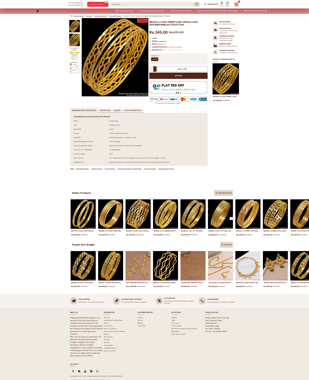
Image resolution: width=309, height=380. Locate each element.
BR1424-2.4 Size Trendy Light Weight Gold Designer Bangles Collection (225, 96)
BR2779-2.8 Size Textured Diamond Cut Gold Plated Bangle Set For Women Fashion (83, 231)
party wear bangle (150, 169)
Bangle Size (155, 56)
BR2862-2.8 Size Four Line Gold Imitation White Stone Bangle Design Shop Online (83, 283)
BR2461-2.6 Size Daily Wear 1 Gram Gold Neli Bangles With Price (166, 283)
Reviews (117, 110)
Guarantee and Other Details (84, 110)
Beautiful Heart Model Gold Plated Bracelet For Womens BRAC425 (248, 283)
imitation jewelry (96, 169)
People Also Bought (83, 244)
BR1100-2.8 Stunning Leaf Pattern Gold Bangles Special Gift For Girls (166, 231)
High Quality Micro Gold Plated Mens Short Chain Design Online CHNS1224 (220, 283)
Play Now (167, 303)
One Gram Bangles (100, 16)
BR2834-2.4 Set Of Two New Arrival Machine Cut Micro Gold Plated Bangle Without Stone (193, 231)
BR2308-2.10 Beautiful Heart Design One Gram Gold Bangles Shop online (275, 231)
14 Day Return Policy (132, 110)
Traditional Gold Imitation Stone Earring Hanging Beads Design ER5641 (275, 283)
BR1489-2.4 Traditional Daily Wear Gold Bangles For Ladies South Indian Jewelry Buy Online (111, 231)
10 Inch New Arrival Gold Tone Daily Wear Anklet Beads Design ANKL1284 (193, 283)
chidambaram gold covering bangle (129, 169)
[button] (71, 218)
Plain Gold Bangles (115, 16)
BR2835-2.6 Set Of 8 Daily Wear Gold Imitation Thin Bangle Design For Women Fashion (220, 231)
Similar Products (81, 193)
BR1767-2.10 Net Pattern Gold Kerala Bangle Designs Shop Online (111, 283)
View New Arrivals (225, 193)
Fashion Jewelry (79, 16)
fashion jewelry (110, 169)
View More (228, 245)
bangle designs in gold (166, 169)
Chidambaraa (162, 41)
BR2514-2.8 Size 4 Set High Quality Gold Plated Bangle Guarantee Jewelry (138, 231)
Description (105, 110)
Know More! (87, 356)
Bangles (89, 16)
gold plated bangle (82, 169)
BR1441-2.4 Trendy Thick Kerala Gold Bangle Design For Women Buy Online (248, 231)
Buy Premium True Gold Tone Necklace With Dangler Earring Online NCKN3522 (138, 283)
